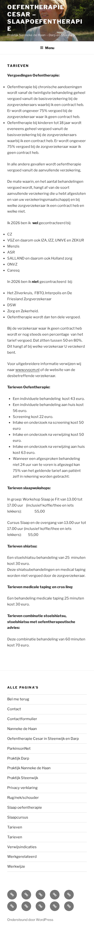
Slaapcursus (17, 817)
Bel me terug (18, 699)
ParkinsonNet (19, 748)
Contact (14, 709)
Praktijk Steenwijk (22, 778)
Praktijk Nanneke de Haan (29, 768)
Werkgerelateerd (22, 856)
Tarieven (14, 827)
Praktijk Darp (18, 758)
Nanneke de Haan (22, 729)
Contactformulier (22, 719)
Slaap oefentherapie (24, 807)
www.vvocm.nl (27, 370)
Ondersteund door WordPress (30, 920)
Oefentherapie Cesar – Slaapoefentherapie (45, 18)
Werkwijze (16, 866)
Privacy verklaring (22, 788)
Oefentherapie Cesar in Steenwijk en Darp (43, 738)
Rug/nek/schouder (23, 797)
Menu (49, 48)
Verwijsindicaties (22, 847)
